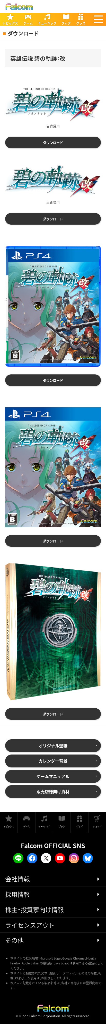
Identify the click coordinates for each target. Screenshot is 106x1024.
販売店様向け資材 (53, 791)
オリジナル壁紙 (53, 745)
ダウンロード (53, 142)
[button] (98, 19)
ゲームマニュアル (53, 776)
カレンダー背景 (53, 761)
